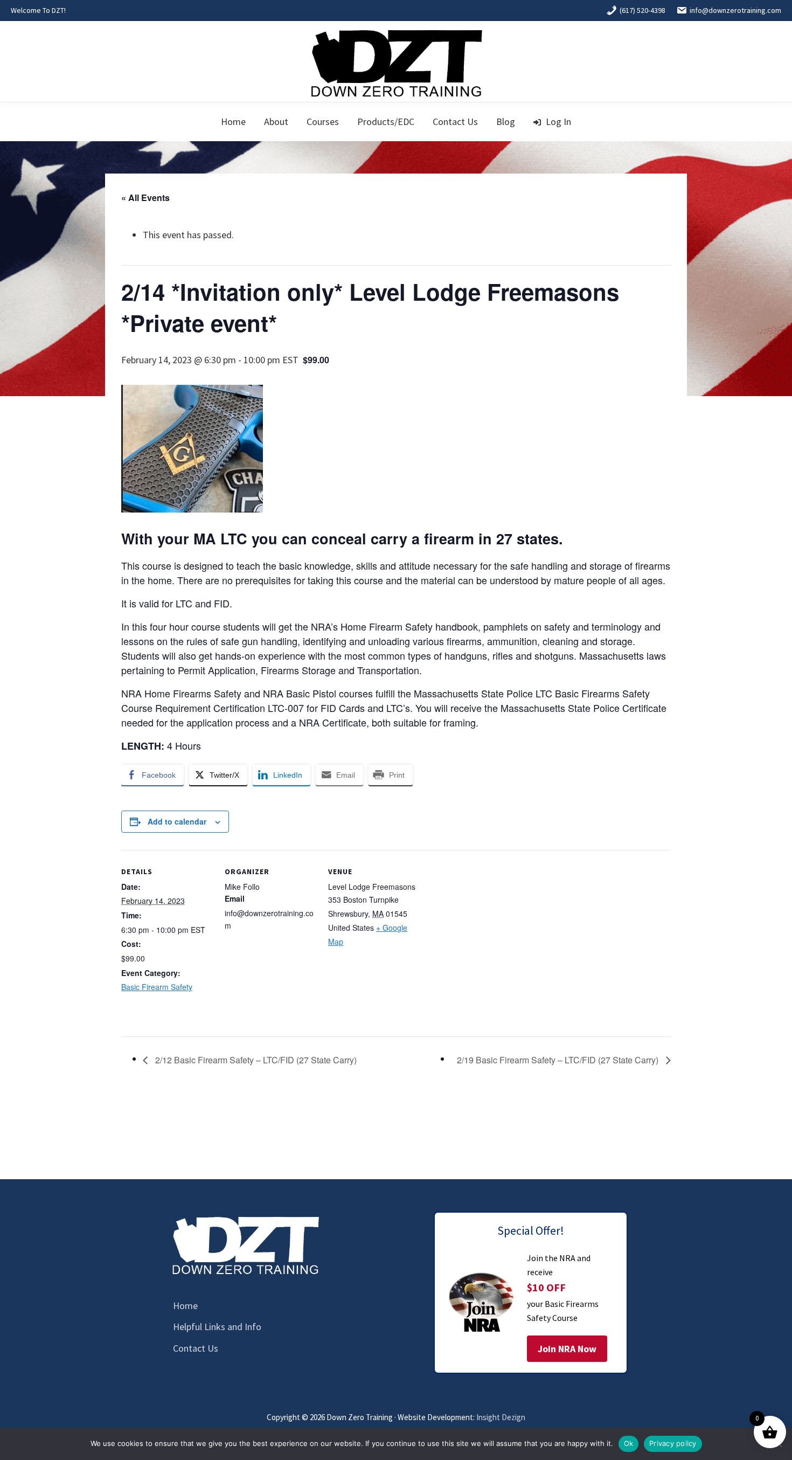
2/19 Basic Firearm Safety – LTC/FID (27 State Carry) (559, 1060)
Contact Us (195, 1348)
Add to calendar (177, 821)
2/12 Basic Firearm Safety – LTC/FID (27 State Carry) (255, 1060)
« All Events (145, 197)
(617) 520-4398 (642, 10)
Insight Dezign (500, 1417)
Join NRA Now (567, 1349)
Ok (629, 1443)
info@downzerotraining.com (735, 10)
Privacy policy (673, 1443)
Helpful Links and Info (217, 1326)
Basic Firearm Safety (156, 986)
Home (185, 1305)
